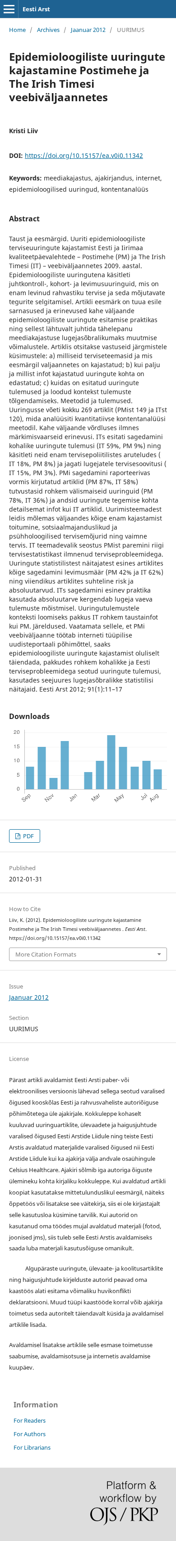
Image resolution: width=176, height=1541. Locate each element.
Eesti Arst (36, 9)
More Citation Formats (45, 954)
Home (17, 30)
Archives (48, 30)
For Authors (30, 1434)
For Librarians (32, 1447)
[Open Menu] (9, 9)
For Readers (30, 1420)
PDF (28, 836)
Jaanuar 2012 (88, 30)
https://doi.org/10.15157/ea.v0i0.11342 (84, 155)
